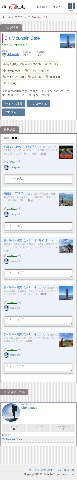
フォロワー (38, 428)
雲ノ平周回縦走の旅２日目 (20, 287)
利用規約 (46, 469)
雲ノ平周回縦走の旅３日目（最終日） (27, 240)
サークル (34, 469)
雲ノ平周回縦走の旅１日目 (20, 334)
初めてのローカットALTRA (20, 146)
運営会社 (69, 469)
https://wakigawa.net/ (14, 44)
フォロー (13, 428)
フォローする (38, 103)
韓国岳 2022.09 (14, 193)
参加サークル (63, 428)
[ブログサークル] (13, 6)
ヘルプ (58, 469)
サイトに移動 (13, 103)
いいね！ (12, 161)
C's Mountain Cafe (21, 38)
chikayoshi (13, 54)
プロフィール (13, 112)
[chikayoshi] (6, 167)
